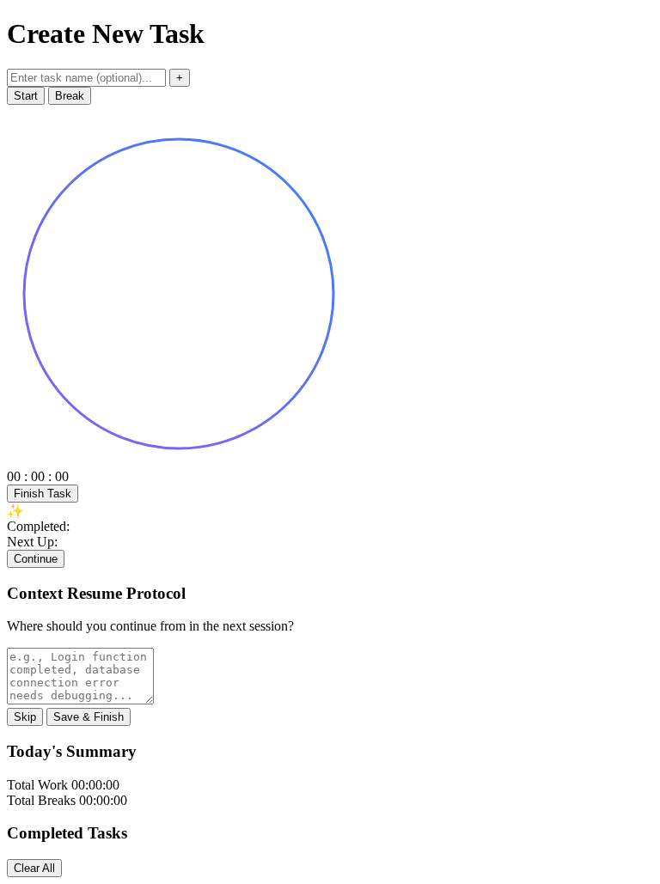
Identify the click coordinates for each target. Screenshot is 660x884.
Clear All (34, 868)
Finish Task (42, 493)
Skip (25, 716)
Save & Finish (88, 716)
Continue (36, 558)
